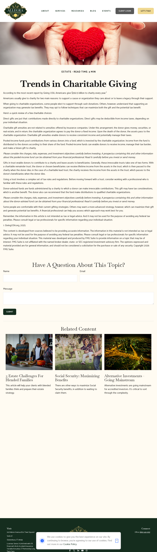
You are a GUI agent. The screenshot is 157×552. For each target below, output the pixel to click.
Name (6, 271)
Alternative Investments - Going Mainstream (124, 377)
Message (7, 289)
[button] (45, 11)
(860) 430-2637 (145, 532)
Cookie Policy (70, 544)
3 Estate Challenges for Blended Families (24, 377)
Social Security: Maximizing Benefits (77, 377)
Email (82, 271)
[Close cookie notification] (117, 540)
